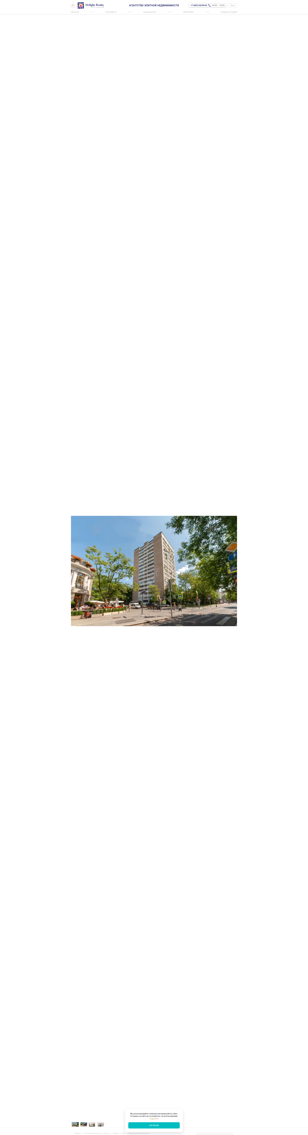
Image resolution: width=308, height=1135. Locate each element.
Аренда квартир (149, 12)
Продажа (115, 1133)
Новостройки (188, 12)
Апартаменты (111, 12)
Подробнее (154, 1119)
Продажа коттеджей (229, 12)
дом (123, 1133)
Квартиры (75, 12)
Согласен (154, 1125)
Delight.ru (78, 1133)
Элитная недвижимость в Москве (96, 1133)
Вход (232, 5)
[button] (78, 571)
